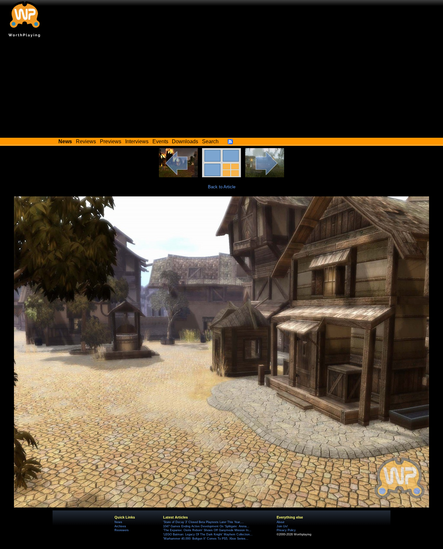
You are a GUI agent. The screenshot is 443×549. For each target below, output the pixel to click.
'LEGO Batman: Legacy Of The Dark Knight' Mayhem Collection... (208, 534)
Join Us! (282, 526)
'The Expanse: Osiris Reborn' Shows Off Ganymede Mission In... (207, 530)
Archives (120, 526)
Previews (110, 141)
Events (160, 141)
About (280, 522)
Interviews (137, 141)
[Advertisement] (221, 89)
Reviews (86, 141)
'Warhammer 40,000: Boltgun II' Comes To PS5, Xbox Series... (205, 538)
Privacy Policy (286, 530)
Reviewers (121, 530)
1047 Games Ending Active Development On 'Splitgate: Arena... (206, 526)
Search (210, 141)
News (118, 522)
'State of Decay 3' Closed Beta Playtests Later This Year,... (203, 522)
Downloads (185, 141)
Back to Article (221, 186)
